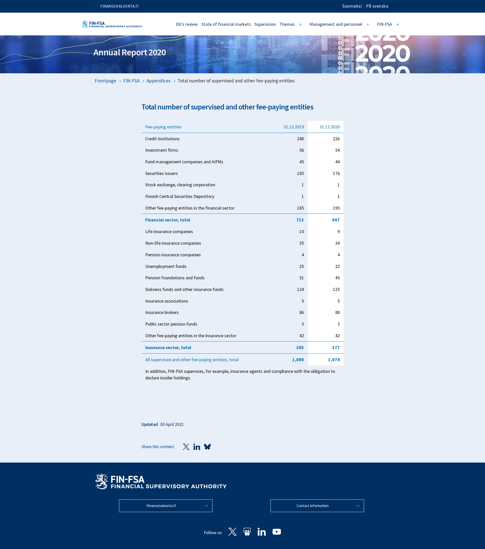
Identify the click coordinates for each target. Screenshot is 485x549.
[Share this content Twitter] (186, 446)
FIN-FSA (384, 24)
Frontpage (105, 81)
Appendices (159, 81)
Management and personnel (335, 24)
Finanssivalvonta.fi (161, 505)
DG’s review (187, 24)
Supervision (265, 24)
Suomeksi (352, 6)
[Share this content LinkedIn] (196, 446)
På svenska (377, 6)
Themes (287, 24)
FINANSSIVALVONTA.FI (119, 6)
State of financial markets (226, 24)
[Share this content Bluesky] (207, 446)
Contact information (313, 505)
